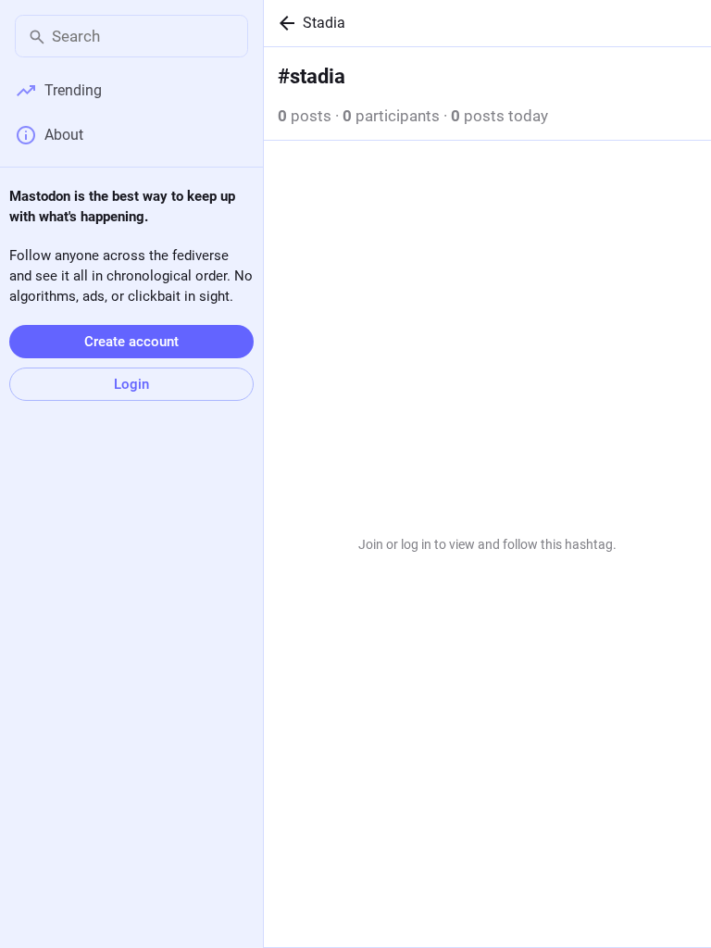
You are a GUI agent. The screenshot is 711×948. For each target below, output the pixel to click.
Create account (131, 341)
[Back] (283, 23)
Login (131, 384)
